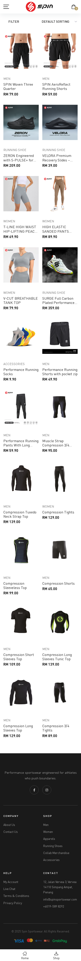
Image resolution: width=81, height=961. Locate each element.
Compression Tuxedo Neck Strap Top (19, 514)
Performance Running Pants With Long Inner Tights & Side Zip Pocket (20, 447)
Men (46, 825)
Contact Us (10, 832)
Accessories (51, 860)
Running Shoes (53, 846)
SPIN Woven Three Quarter (18, 86)
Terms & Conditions (16, 896)
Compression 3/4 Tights (55, 728)
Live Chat (9, 889)
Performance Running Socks (20, 371)
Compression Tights (58, 512)
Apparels (49, 839)
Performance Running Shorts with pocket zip (60, 371)
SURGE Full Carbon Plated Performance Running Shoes (58, 302)
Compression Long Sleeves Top (18, 728)
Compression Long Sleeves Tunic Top (57, 656)
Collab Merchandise (56, 853)
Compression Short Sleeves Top (18, 656)
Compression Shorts (58, 583)
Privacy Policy (12, 903)
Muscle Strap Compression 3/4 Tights (55, 445)
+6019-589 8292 (53, 906)
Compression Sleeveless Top (15, 585)
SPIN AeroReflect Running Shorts (56, 86)
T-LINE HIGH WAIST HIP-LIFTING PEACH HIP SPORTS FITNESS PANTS (20, 233)
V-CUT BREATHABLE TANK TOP (20, 300)
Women (48, 832)
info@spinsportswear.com (60, 899)
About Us (9, 825)
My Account (10, 882)
